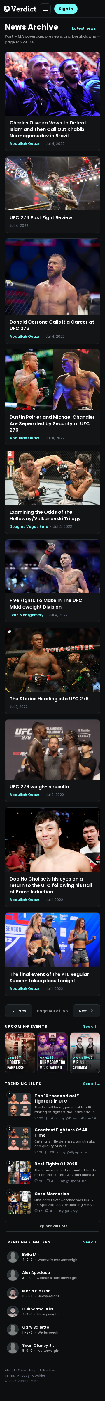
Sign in (66, 8)
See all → (91, 1026)
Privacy (23, 1375)
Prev (22, 1011)
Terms (10, 1375)
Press (22, 1370)
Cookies (39, 1375)
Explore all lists (52, 1226)
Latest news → (86, 28)
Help (33, 1370)
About (10, 1370)
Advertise (47, 1370)
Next (83, 1011)
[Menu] (45, 8)
